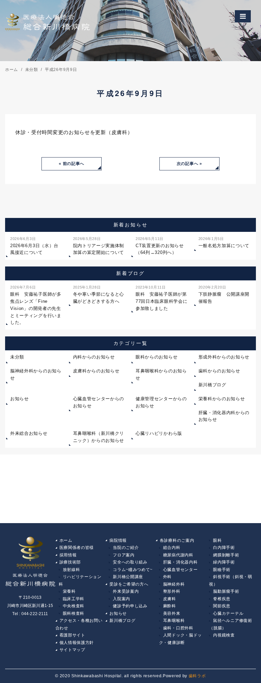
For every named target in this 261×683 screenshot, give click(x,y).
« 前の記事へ (71, 163)
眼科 (217, 540)
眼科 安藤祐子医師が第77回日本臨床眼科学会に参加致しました (161, 298)
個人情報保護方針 (76, 642)
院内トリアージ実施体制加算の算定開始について (98, 246)
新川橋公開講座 (128, 576)
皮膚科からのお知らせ (96, 370)
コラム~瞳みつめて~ (133, 569)
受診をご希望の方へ (128, 584)
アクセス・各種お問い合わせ (79, 624)
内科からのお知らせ (94, 356)
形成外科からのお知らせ (224, 356)
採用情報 (68, 555)
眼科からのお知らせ (156, 356)
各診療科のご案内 (177, 540)
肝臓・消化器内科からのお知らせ (224, 416)
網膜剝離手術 (226, 555)
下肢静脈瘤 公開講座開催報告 (224, 294)
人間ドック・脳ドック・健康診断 (180, 639)
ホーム (65, 540)
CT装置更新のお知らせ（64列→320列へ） (160, 246)
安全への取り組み (130, 562)
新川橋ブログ (212, 384)
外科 (167, 576)
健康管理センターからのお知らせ (161, 402)
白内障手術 (224, 547)
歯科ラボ (197, 675)
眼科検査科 (74, 613)
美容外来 (171, 613)
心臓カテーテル (228, 613)
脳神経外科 (174, 584)
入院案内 (121, 598)
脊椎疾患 (221, 598)
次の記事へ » (189, 163)
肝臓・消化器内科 (180, 562)
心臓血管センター (180, 569)
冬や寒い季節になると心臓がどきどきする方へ (98, 294)
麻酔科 (169, 606)
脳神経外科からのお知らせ (36, 374)
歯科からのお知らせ (219, 370)
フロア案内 (124, 555)
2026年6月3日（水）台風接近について (34, 246)
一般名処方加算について (224, 242)
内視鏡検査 (224, 635)
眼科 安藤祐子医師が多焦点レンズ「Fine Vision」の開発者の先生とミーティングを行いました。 (36, 305)
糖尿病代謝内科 (178, 555)
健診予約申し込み (130, 606)
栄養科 (69, 591)
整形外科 (171, 591)
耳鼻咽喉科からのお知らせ (161, 374)
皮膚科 (169, 598)
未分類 (17, 356)
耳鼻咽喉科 (174, 620)
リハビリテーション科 (80, 580)
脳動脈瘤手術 (226, 591)
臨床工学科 (74, 598)
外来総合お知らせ (29, 433)
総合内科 (171, 547)
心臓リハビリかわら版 (159, 433)
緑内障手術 (224, 562)
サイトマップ (72, 649)
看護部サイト (72, 635)
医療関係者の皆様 (76, 547)
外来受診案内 (126, 591)
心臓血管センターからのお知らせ (98, 402)
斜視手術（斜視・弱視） (230, 580)
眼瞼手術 (221, 569)
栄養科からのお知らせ (221, 398)
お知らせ (19, 398)
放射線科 (71, 569)
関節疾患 (221, 606)
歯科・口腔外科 (178, 628)
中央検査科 (74, 606)
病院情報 (118, 540)
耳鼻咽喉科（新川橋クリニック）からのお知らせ (98, 437)
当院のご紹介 (126, 547)
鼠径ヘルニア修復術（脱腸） (230, 624)
